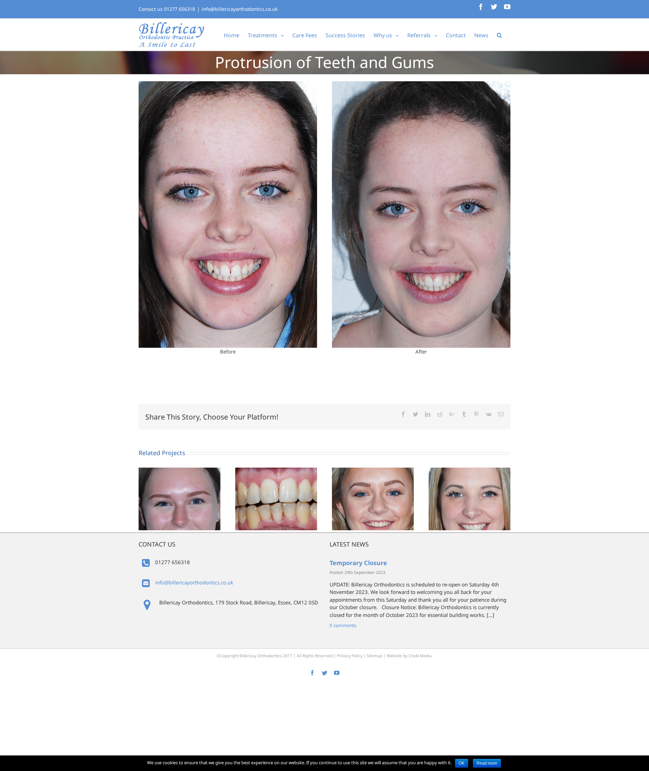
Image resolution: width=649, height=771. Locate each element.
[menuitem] (231, 34)
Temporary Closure (358, 563)
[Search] (499, 34)
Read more (487, 763)
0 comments (343, 625)
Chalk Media (420, 656)
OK (461, 763)
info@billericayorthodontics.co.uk (240, 9)
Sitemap (374, 656)
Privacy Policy (349, 656)
